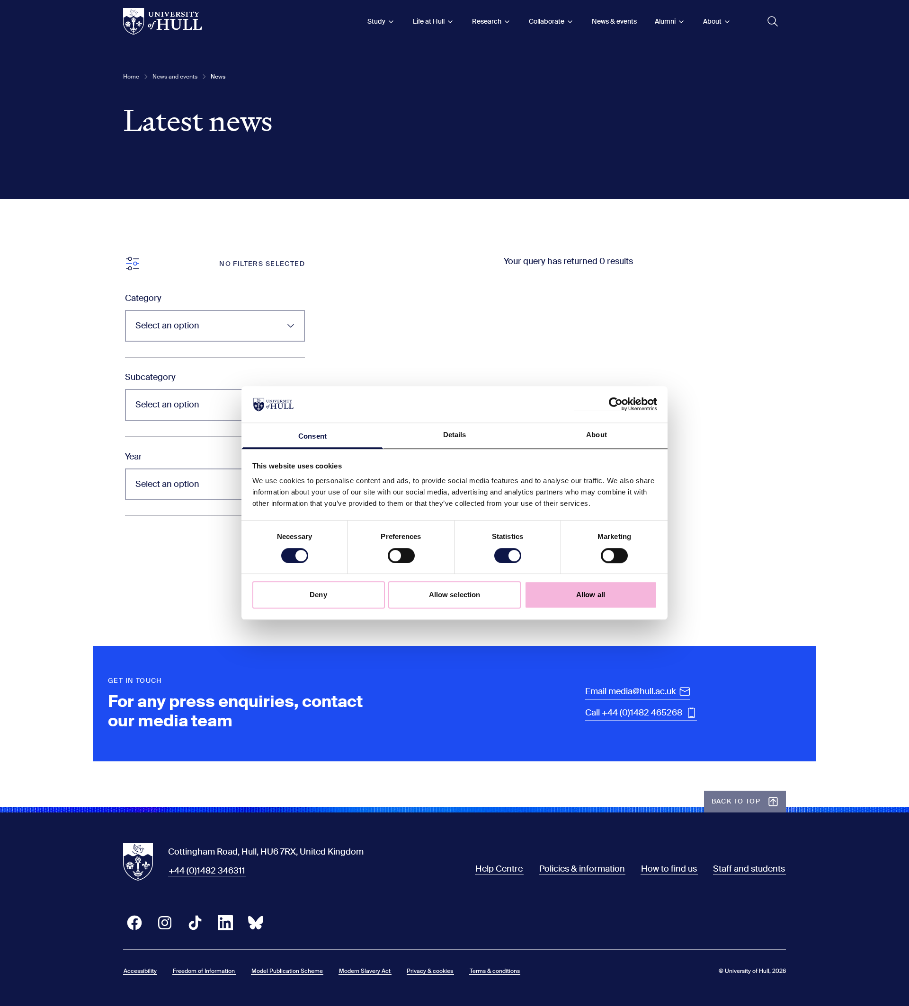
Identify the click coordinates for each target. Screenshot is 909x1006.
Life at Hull (429, 21)
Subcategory (150, 377)
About (712, 21)
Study (376, 21)
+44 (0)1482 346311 (207, 870)
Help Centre (499, 868)
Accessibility (140, 971)
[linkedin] (225, 922)
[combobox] (215, 326)
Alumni (665, 21)
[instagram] (164, 922)
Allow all (590, 595)
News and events (174, 76)
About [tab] (596, 435)
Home (131, 76)
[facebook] (134, 922)
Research (486, 21)
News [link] (218, 76)
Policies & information (582, 868)
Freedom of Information (204, 971)
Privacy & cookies (430, 971)
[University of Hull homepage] (162, 21)
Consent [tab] (312, 436)
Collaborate (546, 21)
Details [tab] (454, 435)
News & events (614, 21)
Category (143, 298)
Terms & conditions (495, 971)
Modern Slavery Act (365, 971)
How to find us (669, 868)
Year (133, 456)
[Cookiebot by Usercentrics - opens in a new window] (615, 404)
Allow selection (455, 595)
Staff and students (749, 868)
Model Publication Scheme (287, 971)
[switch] (401, 555)
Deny (318, 595)
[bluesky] (255, 922)
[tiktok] (195, 922)
